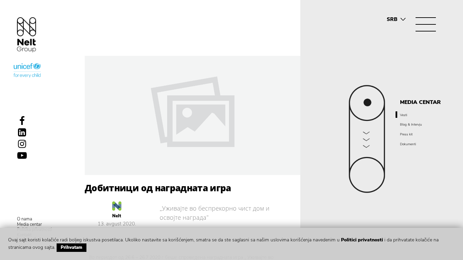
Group (26, 34)
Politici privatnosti (362, 240)
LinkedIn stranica (22, 132)
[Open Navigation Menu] (425, 24)
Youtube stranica (22, 155)
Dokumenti (408, 144)
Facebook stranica (22, 121)
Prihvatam (71, 247)
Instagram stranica (22, 144)
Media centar (29, 225)
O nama (24, 219)
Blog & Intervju (411, 125)
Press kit (406, 134)
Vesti (403, 115)
